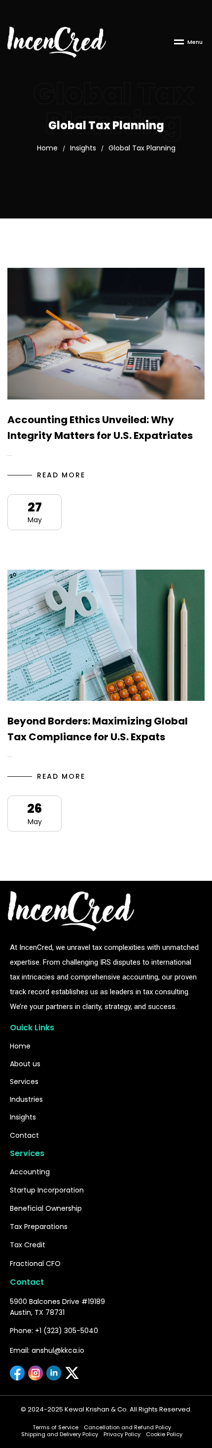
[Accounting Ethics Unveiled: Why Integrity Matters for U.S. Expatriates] (106, 333)
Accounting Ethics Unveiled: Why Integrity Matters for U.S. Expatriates (100, 427)
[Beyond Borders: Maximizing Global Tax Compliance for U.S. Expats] (106, 635)
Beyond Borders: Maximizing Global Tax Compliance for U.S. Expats (97, 729)
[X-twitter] (72, 1373)
